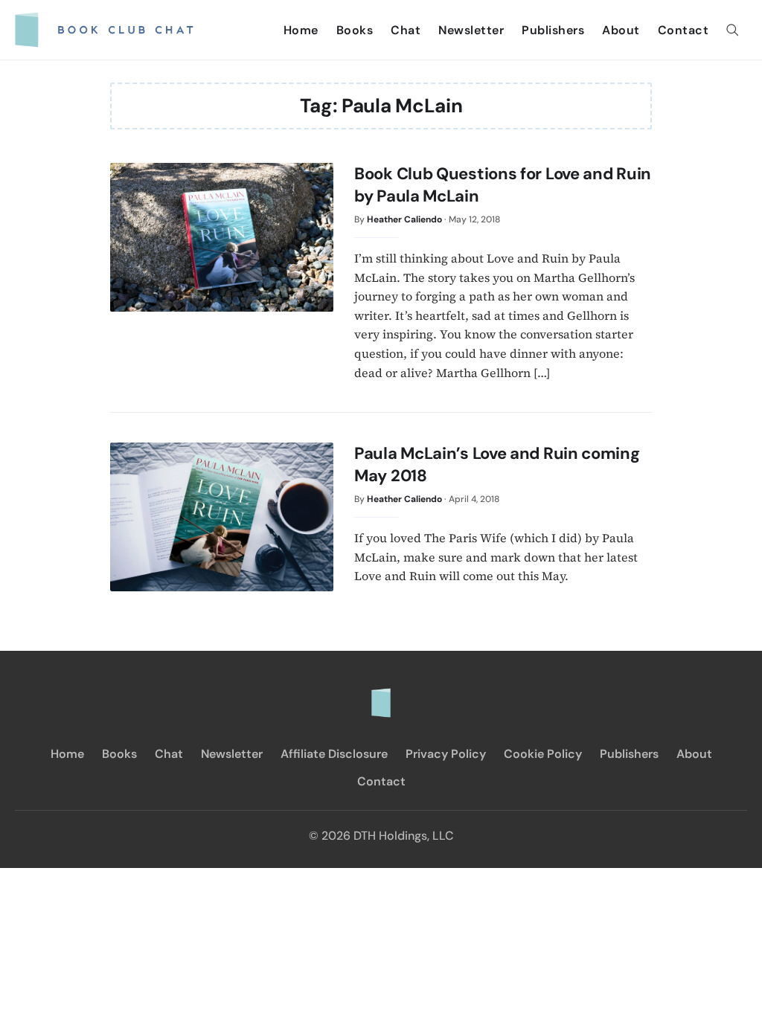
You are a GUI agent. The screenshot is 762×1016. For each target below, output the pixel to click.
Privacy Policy (446, 754)
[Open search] (732, 30)
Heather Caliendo (404, 219)
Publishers (553, 30)
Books (355, 30)
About (621, 30)
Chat (405, 30)
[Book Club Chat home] (381, 695)
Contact (683, 30)
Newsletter (471, 30)
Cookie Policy (543, 754)
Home (301, 30)
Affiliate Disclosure (334, 754)
